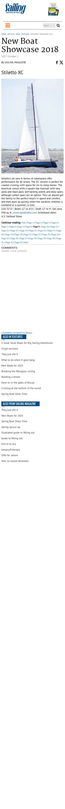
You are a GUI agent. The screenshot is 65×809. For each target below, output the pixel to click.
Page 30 (51, 238)
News (18, 34)
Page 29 (42, 238)
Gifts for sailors (9, 455)
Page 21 (27, 234)
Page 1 (30, 222)
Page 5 (4, 226)
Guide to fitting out (12, 438)
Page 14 (23, 230)
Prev (24, 222)
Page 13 (14, 230)
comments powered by (16, 332)
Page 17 (51, 230)
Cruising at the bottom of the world (21, 388)
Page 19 (9, 234)
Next (26, 242)
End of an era (8, 444)
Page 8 (28, 226)
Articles (11, 34)
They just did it (9, 354)
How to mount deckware (15, 461)
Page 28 (32, 238)
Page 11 (54, 226)
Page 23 (46, 234)
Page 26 (14, 238)
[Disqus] (32, 292)
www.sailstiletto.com (25, 212)
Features (25, 34)
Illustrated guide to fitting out (17, 432)
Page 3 (46, 222)
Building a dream (10, 377)
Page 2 (38, 222)
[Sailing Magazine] (15, 10)
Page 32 (9, 242)
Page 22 (37, 234)
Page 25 (5, 238)
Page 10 (45, 226)
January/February (10, 449)
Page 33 (18, 242)
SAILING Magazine (15, 62)
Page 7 (20, 226)
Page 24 (55, 234)
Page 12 (5, 230)
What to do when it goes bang (18, 360)
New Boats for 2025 (12, 365)
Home (3, 34)
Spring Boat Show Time (14, 394)
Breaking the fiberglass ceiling (18, 371)
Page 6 (12, 226)
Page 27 (23, 238)
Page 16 (42, 230)
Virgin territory (9, 348)
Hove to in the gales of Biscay (17, 382)
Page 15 (33, 230)
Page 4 (54, 222)
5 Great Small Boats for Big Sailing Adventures (27, 343)
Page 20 (18, 234)
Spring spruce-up (10, 427)
